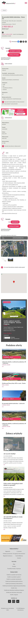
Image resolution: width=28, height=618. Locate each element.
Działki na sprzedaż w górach (14, 576)
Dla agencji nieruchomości (19, 553)
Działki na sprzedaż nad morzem (14, 574)
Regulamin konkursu (7, 555)
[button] (14, 282)
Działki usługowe (14, 594)
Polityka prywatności (8, 553)
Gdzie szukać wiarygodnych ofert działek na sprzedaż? (13, 484)
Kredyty (14, 566)
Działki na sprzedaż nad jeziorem (14, 579)
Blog (14, 564)
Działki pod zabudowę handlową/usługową (14, 590)
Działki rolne (14, 588)
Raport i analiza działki (7, 34)
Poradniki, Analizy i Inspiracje (14, 568)
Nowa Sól (4, 20)
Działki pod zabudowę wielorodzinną (14, 583)
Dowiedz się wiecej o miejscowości (13, 146)
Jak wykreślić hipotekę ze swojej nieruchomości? (13, 517)
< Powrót (4, 10)
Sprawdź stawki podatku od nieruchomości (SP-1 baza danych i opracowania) (13, 102)
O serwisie (19, 551)
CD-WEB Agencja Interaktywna (20, 609)
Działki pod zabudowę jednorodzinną (14, 581)
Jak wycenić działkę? (10, 453)
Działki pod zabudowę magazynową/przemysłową (14, 585)
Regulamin (7, 551)
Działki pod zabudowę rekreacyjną (14, 592)
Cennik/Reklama (19, 555)
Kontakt (19, 558)
